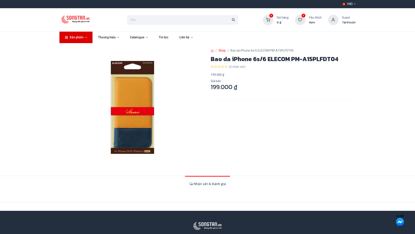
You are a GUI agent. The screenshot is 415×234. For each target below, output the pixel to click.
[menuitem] (76, 37)
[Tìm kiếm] (233, 20)
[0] (268, 19)
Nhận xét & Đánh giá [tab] (209, 183)
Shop (222, 50)
